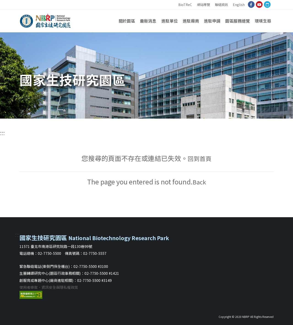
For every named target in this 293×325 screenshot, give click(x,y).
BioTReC (185, 4)
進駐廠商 (191, 21)
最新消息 (148, 21)
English (239, 4)
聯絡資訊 (221, 4)
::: (175, 2)
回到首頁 (200, 158)
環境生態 (263, 21)
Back (199, 182)
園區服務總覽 (237, 21)
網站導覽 (203, 4)
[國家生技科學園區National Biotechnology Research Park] (45, 19)
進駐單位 (169, 21)
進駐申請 (212, 21)
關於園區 (127, 21)
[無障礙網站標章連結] (30, 294)
